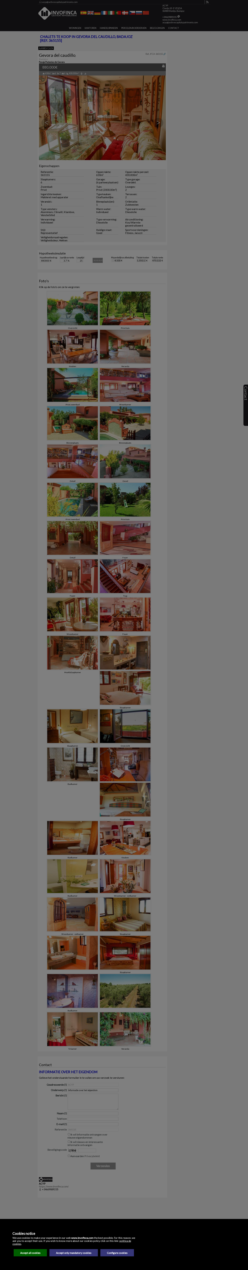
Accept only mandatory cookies (73, 1252)
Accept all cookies (30, 1252)
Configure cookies (117, 1252)
